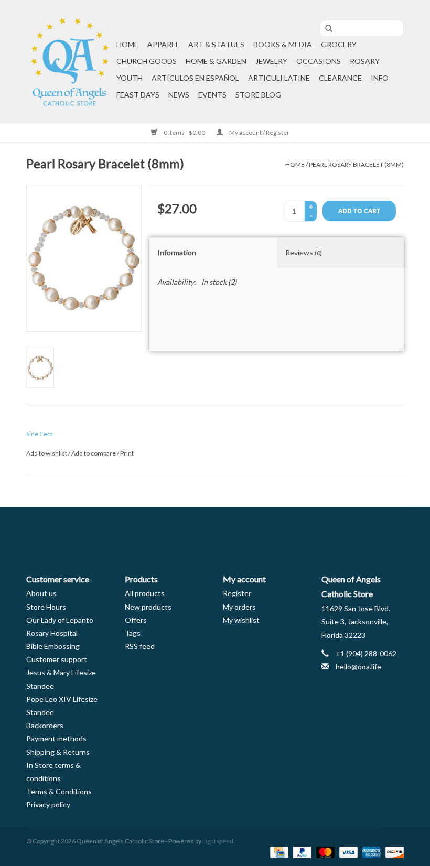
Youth (129, 77)
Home (127, 44)
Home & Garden (216, 61)
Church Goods (146, 61)
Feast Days (137, 94)
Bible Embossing (53, 646)
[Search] (325, 29)
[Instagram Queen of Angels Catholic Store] (251, 531)
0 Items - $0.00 (184, 132)
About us (41, 593)
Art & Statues (216, 44)
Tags (133, 633)
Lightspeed (217, 841)
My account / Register (258, 132)
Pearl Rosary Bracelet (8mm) (356, 164)
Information (176, 252)
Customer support (56, 659)
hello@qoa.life (358, 666)
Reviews (303, 252)
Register (237, 593)
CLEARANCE (340, 77)
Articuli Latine (279, 77)
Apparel (163, 44)
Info (380, 77)
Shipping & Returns (58, 752)
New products (148, 606)
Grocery (339, 44)
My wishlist (241, 619)
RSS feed (140, 646)
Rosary (365, 61)
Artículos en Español (195, 77)
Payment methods (56, 738)
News (178, 94)
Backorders (44, 725)
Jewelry (271, 61)
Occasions (318, 61)
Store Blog (258, 94)
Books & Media (282, 44)
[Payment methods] (277, 852)
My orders (239, 606)
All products (145, 593)
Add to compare (94, 453)
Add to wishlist (46, 453)
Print (127, 453)
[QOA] (69, 61)
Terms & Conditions (59, 791)
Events (212, 94)
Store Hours (46, 606)
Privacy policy (48, 804)
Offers (136, 619)
